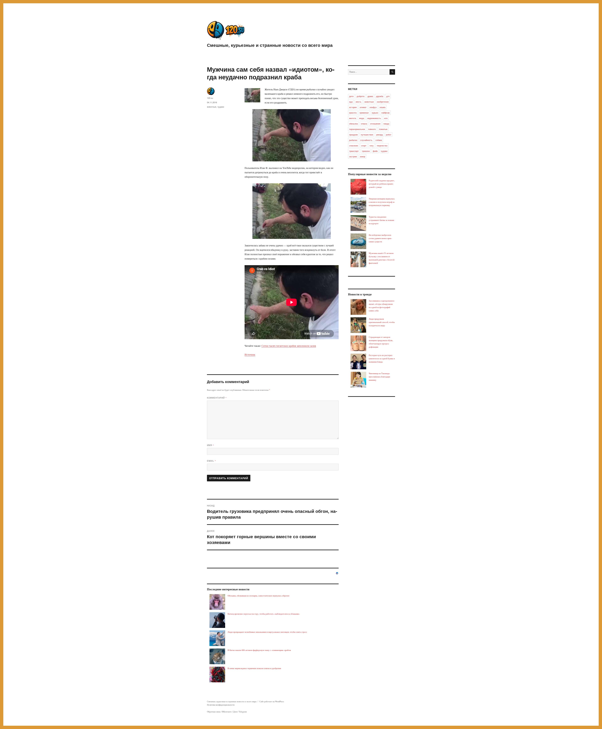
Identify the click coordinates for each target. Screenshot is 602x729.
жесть (358, 101)
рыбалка (353, 140)
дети (351, 96)
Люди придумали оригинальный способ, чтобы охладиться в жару (382, 322)
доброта (360, 96)
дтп (388, 96)
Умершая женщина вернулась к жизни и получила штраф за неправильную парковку (382, 202)
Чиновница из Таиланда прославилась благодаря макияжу (379, 376)
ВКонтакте (227, 711)
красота (352, 112)
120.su (210, 97)
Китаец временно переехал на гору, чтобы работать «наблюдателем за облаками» (264, 613)
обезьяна (353, 123)
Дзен (235, 711)
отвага (364, 123)
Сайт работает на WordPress (271, 701)
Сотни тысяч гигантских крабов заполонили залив (288, 345)
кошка (382, 107)
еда (351, 101)
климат (363, 107)
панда (386, 123)
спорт (363, 145)
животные (211, 106)
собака (378, 140)
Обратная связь (213, 711)
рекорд (379, 134)
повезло (372, 129)
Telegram (243, 711)
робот (388, 134)
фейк (375, 150)
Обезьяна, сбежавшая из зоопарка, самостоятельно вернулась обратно (258, 595)
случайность (366, 140)
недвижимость (374, 118)
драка (370, 96)
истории (353, 107)
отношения (375, 123)
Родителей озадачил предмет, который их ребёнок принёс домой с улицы (382, 183)
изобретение (383, 101)
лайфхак (385, 112)
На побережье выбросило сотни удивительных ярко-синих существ (380, 238)
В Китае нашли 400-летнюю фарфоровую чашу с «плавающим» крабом (259, 650)
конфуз (373, 107)
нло (386, 118)
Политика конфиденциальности (221, 704)
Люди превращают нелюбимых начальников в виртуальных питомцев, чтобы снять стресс (267, 632)
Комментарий (217, 397)
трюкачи (366, 150)
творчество (382, 145)
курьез (375, 112)
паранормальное (357, 129)
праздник (353, 134)
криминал (364, 112)
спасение (353, 145)
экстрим (353, 156)
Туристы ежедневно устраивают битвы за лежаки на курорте (381, 220)
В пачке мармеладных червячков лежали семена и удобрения (254, 668)
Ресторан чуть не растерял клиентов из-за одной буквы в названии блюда (382, 358)
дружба (379, 96)
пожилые (383, 129)
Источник (250, 354)
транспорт (354, 150)
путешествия (367, 134)
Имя (210, 445)
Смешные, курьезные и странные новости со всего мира (270, 45)
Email (211, 460)
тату (372, 145)
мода (361, 118)
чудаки (220, 106)
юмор (362, 156)
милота (352, 118)
